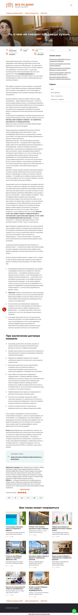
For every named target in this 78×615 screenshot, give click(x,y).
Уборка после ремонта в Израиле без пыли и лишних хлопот (62, 528)
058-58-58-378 (25, 489)
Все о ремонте (55, 92)
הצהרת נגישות (46, 614)
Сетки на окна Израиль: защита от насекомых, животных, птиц (14, 557)
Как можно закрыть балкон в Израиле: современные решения (39, 557)
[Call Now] (4, 309)
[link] (74, 612)
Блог (39, 38)
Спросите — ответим (57, 99)
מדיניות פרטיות (38, 614)
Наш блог (44, 13)
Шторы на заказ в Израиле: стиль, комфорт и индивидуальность (38, 588)
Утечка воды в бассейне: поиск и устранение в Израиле (14, 528)
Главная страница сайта (14, 13)
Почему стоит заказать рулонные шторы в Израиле (38, 527)
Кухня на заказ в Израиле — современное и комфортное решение (62, 557)
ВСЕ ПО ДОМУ (24, 4)
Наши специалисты (32, 13)
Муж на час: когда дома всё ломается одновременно (15, 587)
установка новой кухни (25, 74)
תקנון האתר (31, 614)
